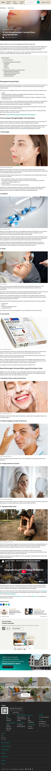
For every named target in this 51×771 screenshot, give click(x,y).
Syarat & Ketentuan (15, 769)
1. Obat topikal (6, 63)
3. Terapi (5, 66)
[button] (45, 2)
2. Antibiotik (6, 64)
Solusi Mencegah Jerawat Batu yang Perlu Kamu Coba (14, 70)
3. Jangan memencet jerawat (10, 74)
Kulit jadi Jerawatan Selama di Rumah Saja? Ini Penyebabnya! (21, 114)
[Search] (38, 2)
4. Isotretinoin (6, 67)
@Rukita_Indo (20, 596)
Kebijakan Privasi (21, 769)
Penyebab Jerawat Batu (8, 59)
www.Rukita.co (12, 594)
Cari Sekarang (25, 695)
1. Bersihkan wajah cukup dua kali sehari (11, 71)
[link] (14, 628)
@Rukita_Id (34, 596)
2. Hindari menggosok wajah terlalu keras (12, 72)
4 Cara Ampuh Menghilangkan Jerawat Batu (12, 62)
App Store (7, 592)
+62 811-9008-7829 (44, 717)
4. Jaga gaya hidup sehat (9, 75)
